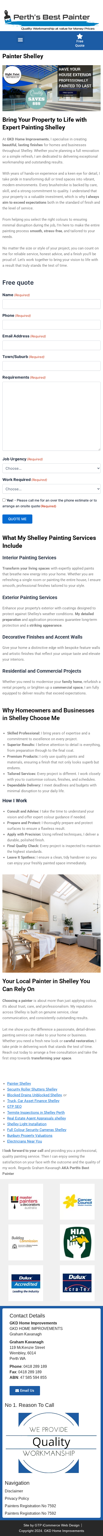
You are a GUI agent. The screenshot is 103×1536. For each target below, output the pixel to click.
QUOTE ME (17, 519)
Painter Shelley (19, 1083)
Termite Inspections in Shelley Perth (36, 1112)
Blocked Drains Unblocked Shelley (34, 1095)
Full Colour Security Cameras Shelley (36, 1130)
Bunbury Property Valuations (29, 1135)
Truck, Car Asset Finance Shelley (33, 1101)
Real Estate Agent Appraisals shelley (36, 1118)
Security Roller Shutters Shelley (32, 1089)
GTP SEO (14, 1106)
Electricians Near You (24, 1141)
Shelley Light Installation (26, 1124)
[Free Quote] (80, 36)
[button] (20, 39)
